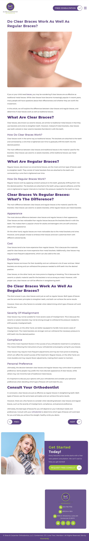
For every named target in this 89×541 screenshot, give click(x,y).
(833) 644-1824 (67, 511)
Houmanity (44, 539)
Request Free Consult (63, 468)
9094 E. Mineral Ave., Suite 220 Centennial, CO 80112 (67, 517)
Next (72, 422)
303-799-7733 (67, 507)
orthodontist (36, 412)
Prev (16, 422)
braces (29, 94)
